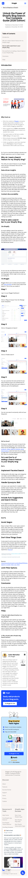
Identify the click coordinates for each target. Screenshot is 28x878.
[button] (25, 3)
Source (10, 549)
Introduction (5, 37)
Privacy (4, 798)
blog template (8, 284)
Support (4, 792)
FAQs (3, 59)
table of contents (15, 449)
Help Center (5, 815)
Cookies (4, 801)
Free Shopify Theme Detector (6, 823)
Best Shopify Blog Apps (18, 820)
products (3, 449)
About (4, 784)
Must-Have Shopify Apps (18, 816)
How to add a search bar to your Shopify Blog (11, 46)
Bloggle (17, 121)
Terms (4, 795)
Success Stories (6, 790)
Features (4, 787)
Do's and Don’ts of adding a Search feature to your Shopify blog (14, 51)
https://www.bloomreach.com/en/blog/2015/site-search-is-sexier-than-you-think (14, 564)
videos (8, 449)
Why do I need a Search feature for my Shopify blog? (12, 41)
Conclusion (5, 56)
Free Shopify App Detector (7, 819)
